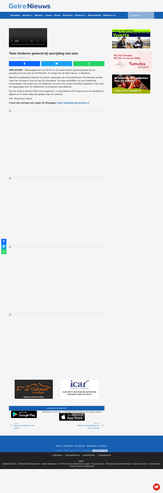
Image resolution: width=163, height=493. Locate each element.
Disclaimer (79, 445)
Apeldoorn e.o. (109, 15)
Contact (103, 445)
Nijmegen (39, 15)
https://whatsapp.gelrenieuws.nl (73, 102)
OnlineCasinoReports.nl (29, 463)
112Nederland (104, 455)
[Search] (131, 15)
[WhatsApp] (88, 63)
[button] (156, 487)
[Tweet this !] (56, 63)
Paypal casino (97, 463)
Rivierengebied (94, 15)
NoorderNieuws (72, 455)
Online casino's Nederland (82, 466)
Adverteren (92, 445)
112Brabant (57, 455)
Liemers (48, 15)
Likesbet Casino (9, 463)
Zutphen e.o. (80, 15)
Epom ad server (141, 463)
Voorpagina (15, 15)
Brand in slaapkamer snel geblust (24, 425)
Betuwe (57, 15)
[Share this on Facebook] (24, 63)
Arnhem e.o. (27, 15)
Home (59, 445)
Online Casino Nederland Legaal (75, 463)
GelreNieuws (89, 455)
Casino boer (155, 463)
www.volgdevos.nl (50, 463)
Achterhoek (68, 15)
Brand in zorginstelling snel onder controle (88, 425)
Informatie (68, 445)
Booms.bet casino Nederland (119, 463)
